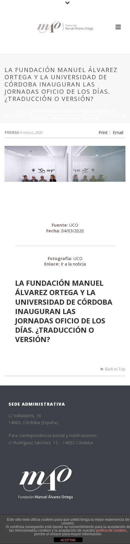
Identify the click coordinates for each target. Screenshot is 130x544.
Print (103, 132)
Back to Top (115, 369)
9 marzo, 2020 (31, 132)
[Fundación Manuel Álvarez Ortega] (65, 27)
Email (118, 132)
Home (19, 111)
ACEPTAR (68, 540)
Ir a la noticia (73, 264)
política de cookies (111, 530)
